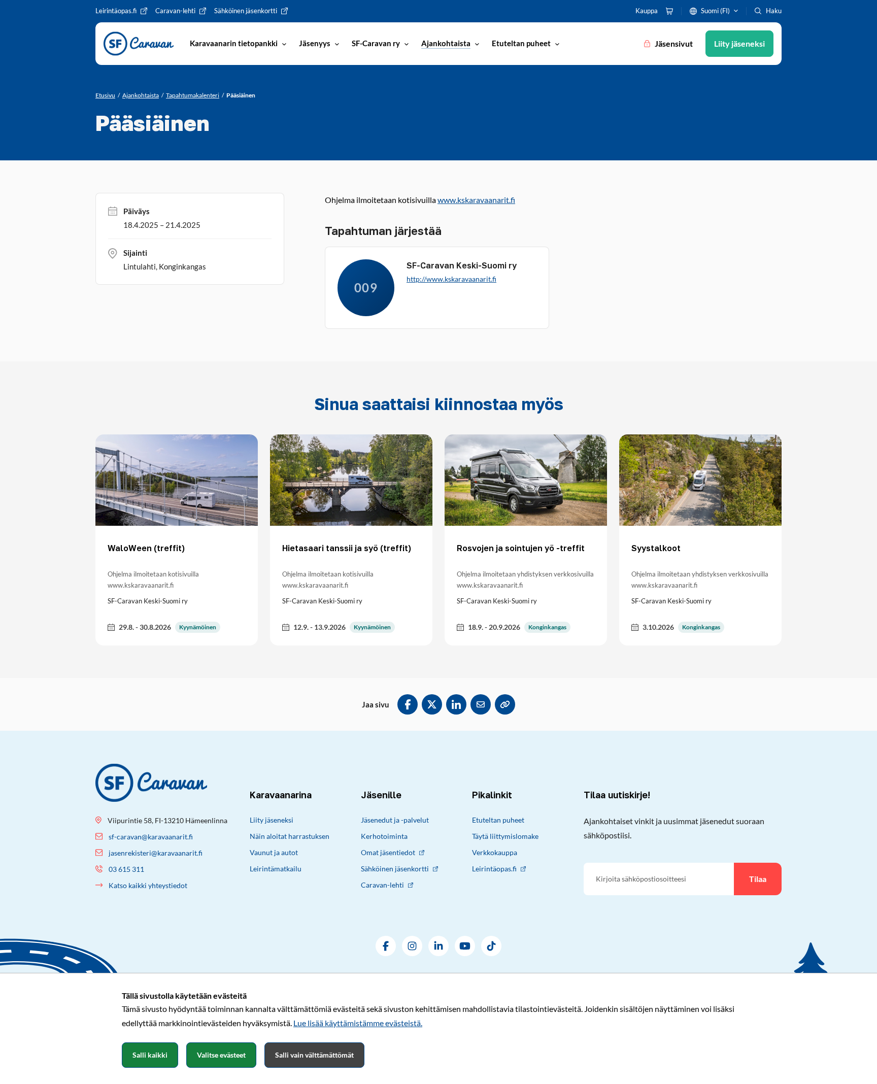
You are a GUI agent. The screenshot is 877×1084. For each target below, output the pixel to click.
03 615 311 (126, 869)
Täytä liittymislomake (505, 836)
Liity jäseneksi (271, 820)
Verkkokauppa (494, 852)
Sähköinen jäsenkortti (395, 868)
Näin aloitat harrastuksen (289, 836)
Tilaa (757, 879)
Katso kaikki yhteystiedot (148, 885)
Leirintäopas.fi (494, 868)
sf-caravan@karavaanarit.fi (151, 836)
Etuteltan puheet (498, 820)
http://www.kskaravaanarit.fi (451, 279)
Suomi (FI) (715, 11)
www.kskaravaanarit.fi (476, 200)
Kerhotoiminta (384, 836)
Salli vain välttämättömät (314, 1055)
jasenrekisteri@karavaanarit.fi (156, 853)
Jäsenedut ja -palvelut (395, 820)
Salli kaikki (149, 1055)
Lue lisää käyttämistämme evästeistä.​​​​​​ (357, 1023)
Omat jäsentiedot (388, 852)
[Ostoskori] (669, 11)
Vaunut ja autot (274, 852)
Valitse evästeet (221, 1055)
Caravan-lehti (382, 884)
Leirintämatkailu (275, 868)
